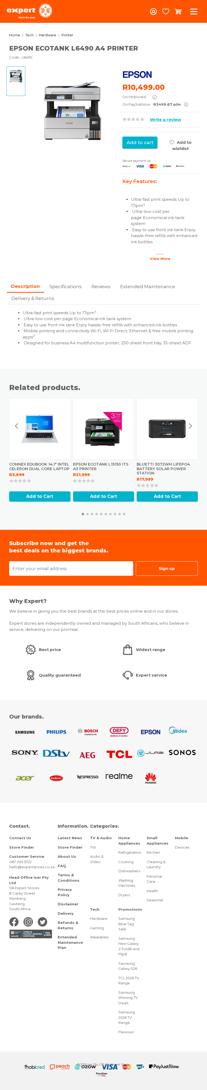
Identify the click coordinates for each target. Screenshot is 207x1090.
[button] (83, 514)
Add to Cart (39, 496)
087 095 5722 (20, 862)
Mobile (181, 838)
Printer (67, 35)
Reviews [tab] (101, 286)
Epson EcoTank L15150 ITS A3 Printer (100, 466)
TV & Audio (101, 838)
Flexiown (126, 1032)
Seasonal (155, 900)
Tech (29, 35)
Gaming (97, 928)
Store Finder (21, 847)
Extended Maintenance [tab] (147, 286)
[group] (72, 110)
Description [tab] (25, 286)
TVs (93, 847)
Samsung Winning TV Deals (128, 997)
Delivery (66, 913)
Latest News (70, 838)
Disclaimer (68, 904)
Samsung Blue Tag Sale (126, 923)
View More (160, 258)
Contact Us (20, 838)
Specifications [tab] (65, 286)
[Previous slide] (17, 426)
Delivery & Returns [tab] (32, 298)
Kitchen (153, 852)
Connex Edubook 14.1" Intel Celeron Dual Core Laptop (39, 466)
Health (152, 891)
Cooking (125, 862)
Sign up (167, 568)
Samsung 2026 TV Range (126, 1017)
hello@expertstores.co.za (31, 867)
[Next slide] (190, 426)
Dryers (124, 895)
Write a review (165, 119)
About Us (67, 856)
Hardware (47, 35)
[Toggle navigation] (194, 11)
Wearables (99, 937)
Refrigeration (129, 852)
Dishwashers (129, 871)
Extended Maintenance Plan (70, 942)
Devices (182, 847)
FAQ (62, 866)
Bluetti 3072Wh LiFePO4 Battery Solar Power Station (163, 469)
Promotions (130, 909)
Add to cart (140, 142)
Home (14, 35)
